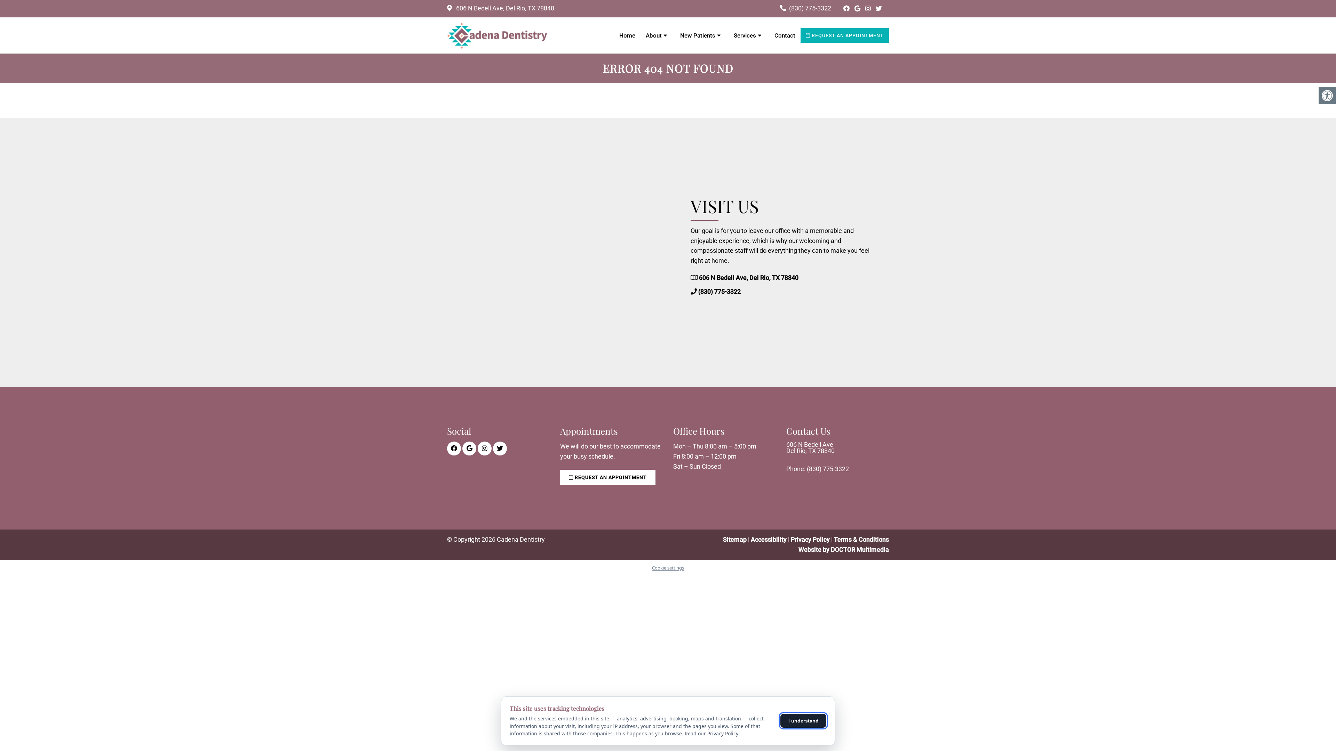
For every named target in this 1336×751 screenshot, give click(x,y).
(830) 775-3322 (810, 8)
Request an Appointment (847, 35)
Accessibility (769, 539)
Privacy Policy (811, 539)
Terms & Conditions (861, 539)
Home (627, 35)
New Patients (697, 35)
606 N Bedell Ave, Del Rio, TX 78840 (504, 8)
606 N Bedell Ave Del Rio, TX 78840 (810, 448)
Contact (784, 35)
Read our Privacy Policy (711, 733)
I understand (803, 721)
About (654, 35)
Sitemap (735, 539)
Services (745, 35)
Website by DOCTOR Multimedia (843, 549)
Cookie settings (668, 568)
